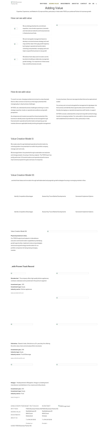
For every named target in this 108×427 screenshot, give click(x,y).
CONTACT (83, 3)
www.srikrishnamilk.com (18, 358)
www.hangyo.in (15, 397)
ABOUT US (75, 3)
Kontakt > (44, 423)
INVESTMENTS (65, 3)
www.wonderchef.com (17, 293)
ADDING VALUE (54, 3)
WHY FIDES (43, 3)
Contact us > (29, 423)
